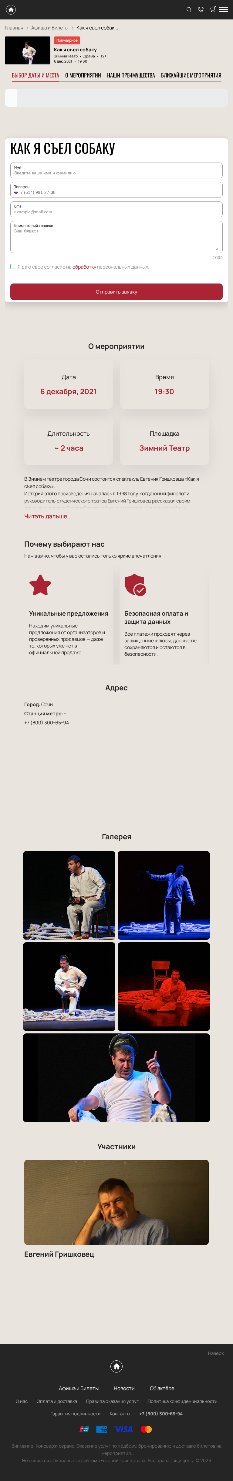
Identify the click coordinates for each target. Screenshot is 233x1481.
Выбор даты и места (35, 75)
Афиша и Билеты (79, 1388)
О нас (22, 1401)
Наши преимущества (131, 75)
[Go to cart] (213, 10)
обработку (84, 266)
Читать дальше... (48, 516)
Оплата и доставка (57, 1401)
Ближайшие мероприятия (191, 75)
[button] (16, 192)
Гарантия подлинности (75, 1414)
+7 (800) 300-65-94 (46, 722)
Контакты (120, 1414)
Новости (124, 1388)
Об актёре (162, 1388)
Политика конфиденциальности (183, 1401)
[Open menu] (223, 10)
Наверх (216, 1353)
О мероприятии (83, 75)
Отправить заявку (116, 291)
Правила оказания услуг (112, 1401)
